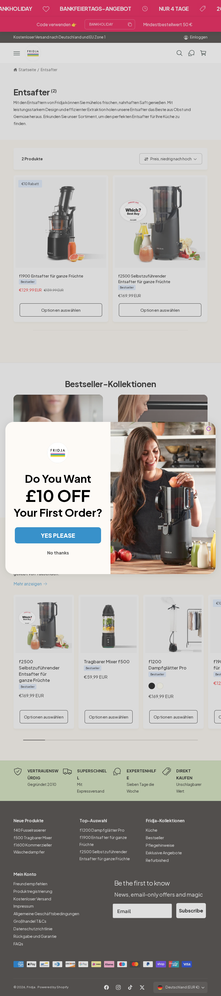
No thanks (58, 553)
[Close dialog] (209, 429)
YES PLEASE (58, 535)
